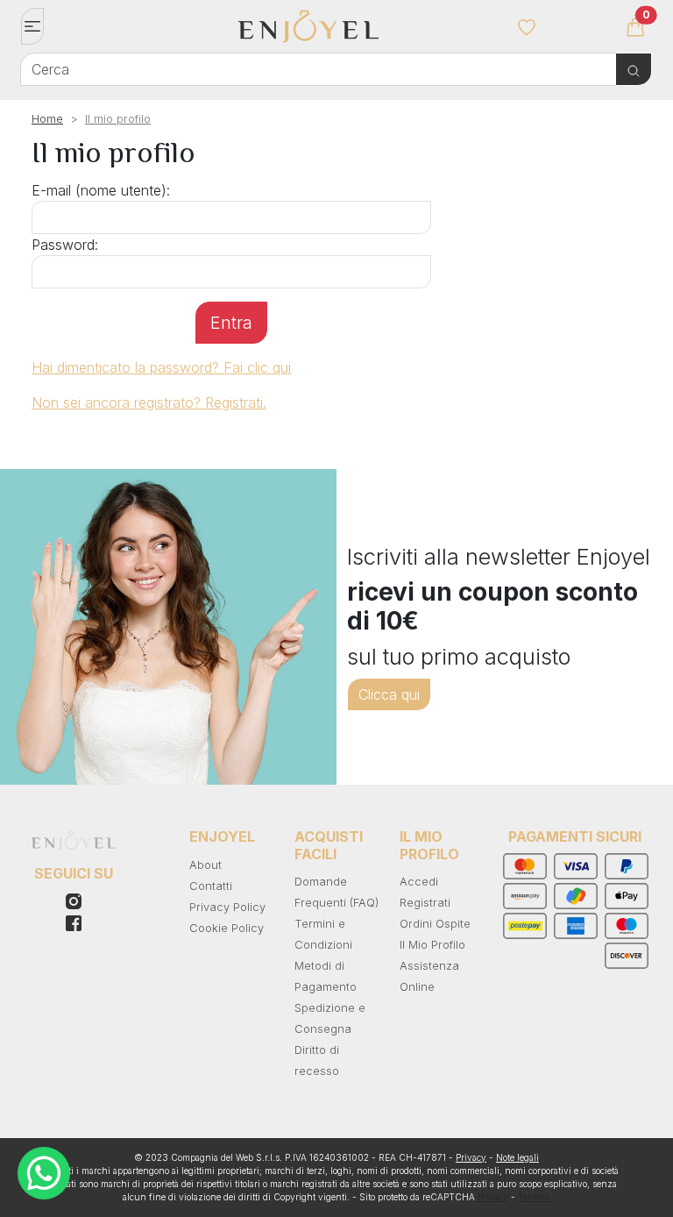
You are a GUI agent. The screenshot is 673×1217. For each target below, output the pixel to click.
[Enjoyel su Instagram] (73, 922)
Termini (534, 1197)
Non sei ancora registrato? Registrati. (149, 402)
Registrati (425, 902)
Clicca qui (389, 694)
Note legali (517, 1157)
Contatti (210, 886)
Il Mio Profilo (432, 944)
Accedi (419, 881)
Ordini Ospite (435, 923)
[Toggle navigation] (32, 26)
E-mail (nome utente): (101, 190)
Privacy (471, 1157)
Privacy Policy (227, 907)
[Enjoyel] (363, 35)
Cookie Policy (226, 928)
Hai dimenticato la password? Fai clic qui (161, 367)
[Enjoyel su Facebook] (73, 899)
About (205, 865)
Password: (65, 244)
